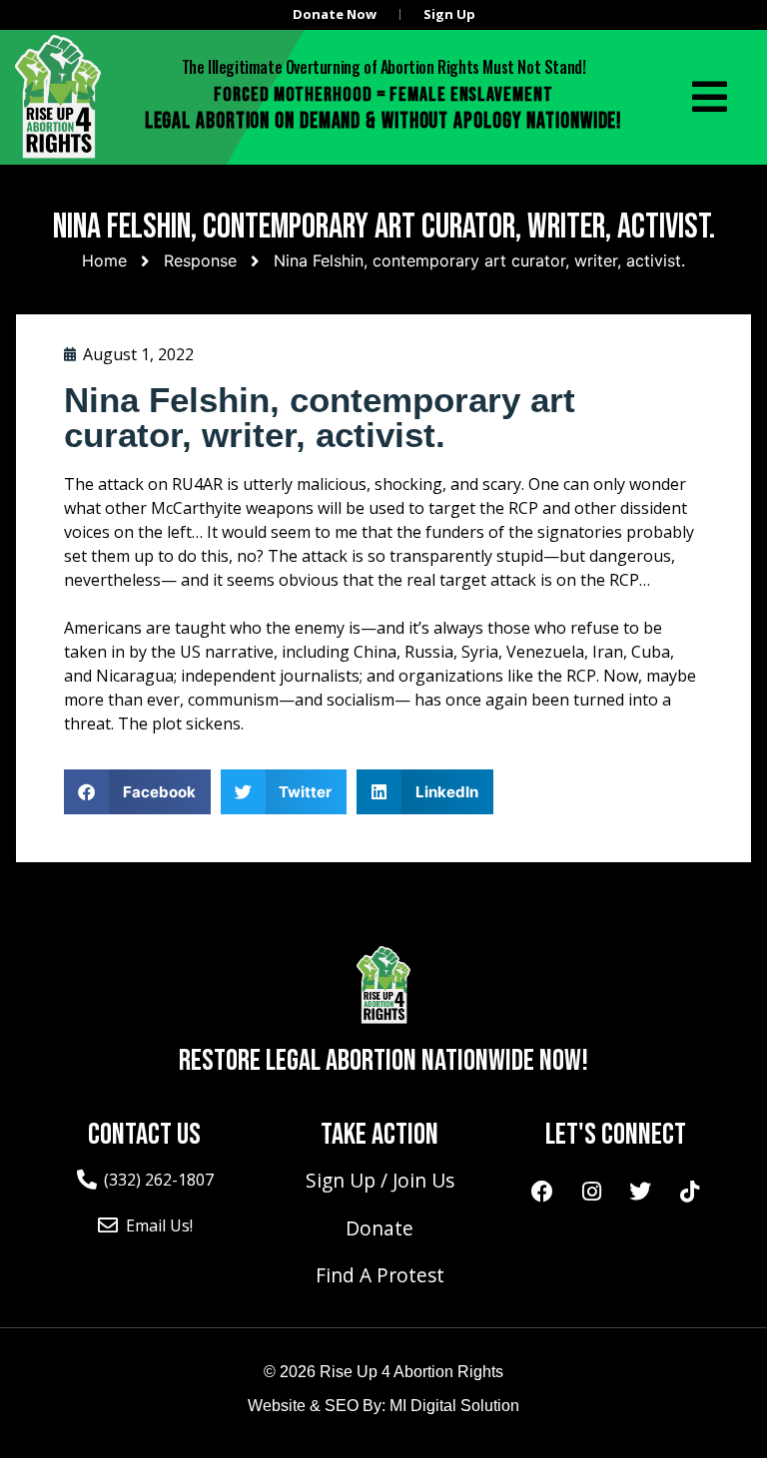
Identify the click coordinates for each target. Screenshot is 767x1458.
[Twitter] (640, 1192)
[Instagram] (591, 1192)
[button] (137, 791)
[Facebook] (542, 1192)
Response (200, 260)
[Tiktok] (689, 1192)
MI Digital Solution (454, 1405)
